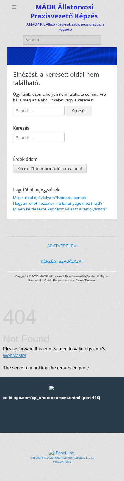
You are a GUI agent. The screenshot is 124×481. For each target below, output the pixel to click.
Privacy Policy (62, 461)
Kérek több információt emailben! (49, 168)
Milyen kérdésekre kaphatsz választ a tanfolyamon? (60, 209)
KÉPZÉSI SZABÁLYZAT (62, 261)
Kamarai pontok (71, 197)
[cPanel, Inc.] (62, 453)
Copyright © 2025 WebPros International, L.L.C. (62, 457)
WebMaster (14, 355)
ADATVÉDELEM (62, 246)
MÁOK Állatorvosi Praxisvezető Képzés (67, 276)
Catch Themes (86, 280)
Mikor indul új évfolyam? (35, 197)
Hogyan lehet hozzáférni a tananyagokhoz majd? (57, 203)
